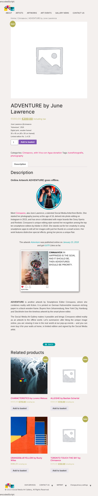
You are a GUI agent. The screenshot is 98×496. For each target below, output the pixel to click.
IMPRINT (60, 485)
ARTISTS (19, 13)
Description (20, 164)
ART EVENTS (46, 13)
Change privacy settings (79, 485)
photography (17, 155)
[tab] (20, 164)
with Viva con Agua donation (48, 152)
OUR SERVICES (30, 485)
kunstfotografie (75, 152)
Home (13, 18)
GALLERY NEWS (62, 13)
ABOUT (9, 13)
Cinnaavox (22, 18)
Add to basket (28, 142)
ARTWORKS (32, 13)
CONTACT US (78, 13)
